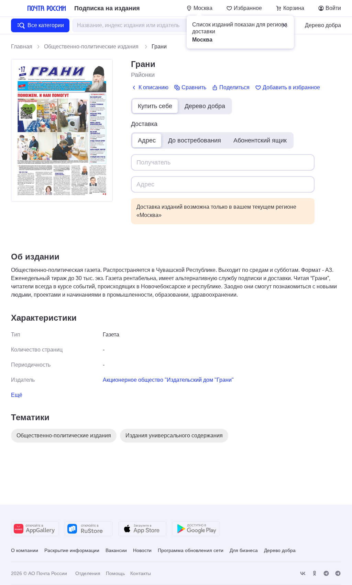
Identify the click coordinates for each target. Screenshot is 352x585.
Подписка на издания (107, 8)
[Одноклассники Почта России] (314, 573)
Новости (142, 550)
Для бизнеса (244, 550)
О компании (24, 550)
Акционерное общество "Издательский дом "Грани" (168, 380)
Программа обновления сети (190, 550)
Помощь (115, 573)
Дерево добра (323, 25)
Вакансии (116, 550)
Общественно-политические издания (92, 46)
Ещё (16, 395)
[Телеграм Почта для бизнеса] (338, 573)
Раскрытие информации (71, 550)
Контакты (140, 573)
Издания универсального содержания (174, 435)
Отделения (87, 573)
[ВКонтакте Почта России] (303, 573)
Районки (143, 74)
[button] (284, 25)
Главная (21, 46)
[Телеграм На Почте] (326, 573)
